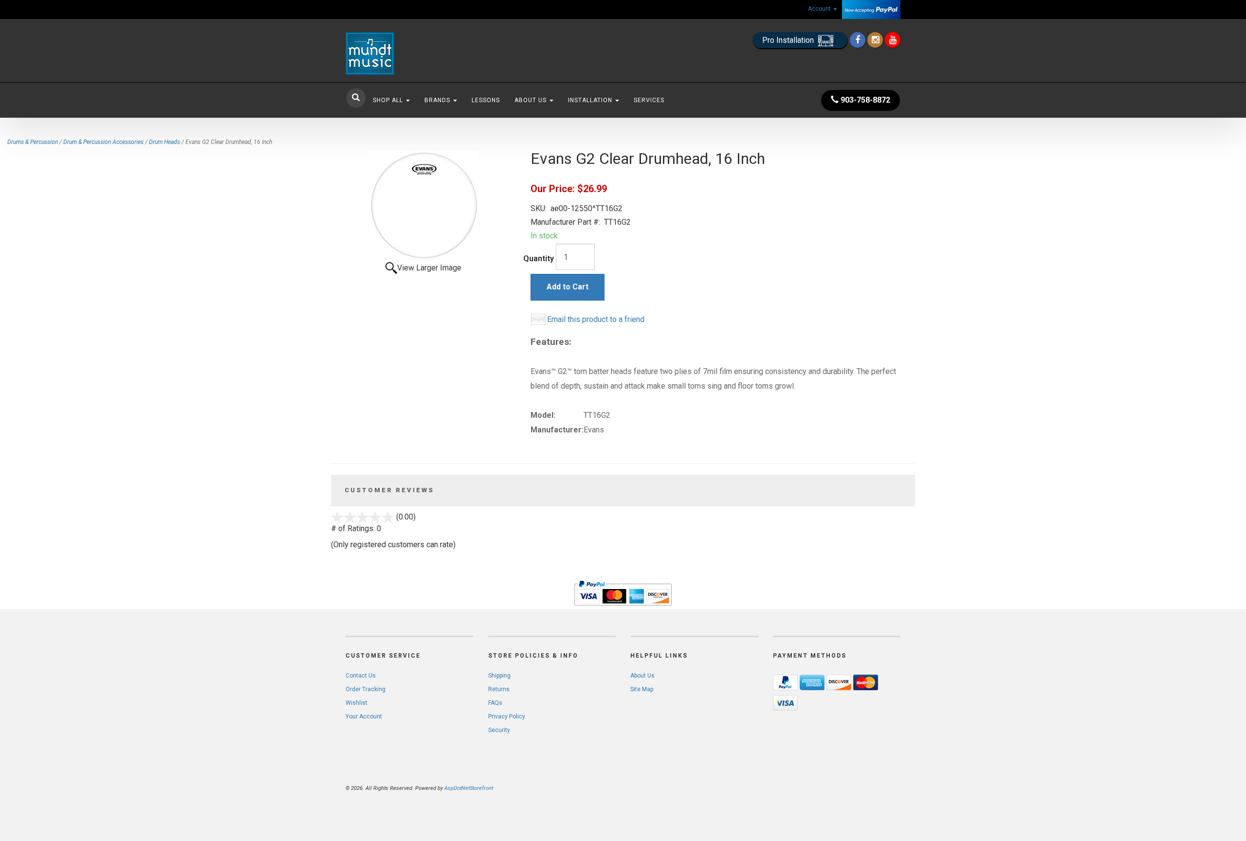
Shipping (499, 675)
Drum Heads (164, 142)
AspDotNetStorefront (468, 788)
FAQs (495, 702)
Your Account (364, 716)
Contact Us (361, 675)
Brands (438, 100)
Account (820, 8)
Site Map (641, 689)
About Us (531, 100)
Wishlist (356, 702)
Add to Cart (567, 286)
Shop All (389, 100)
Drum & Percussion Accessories (103, 142)
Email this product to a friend (595, 319)
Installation (591, 100)
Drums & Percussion (32, 142)
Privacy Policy (506, 716)
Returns (499, 689)
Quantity (538, 258)
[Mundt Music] (433, 53)
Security (499, 730)
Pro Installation (789, 40)
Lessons (486, 100)
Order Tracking (365, 689)
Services (649, 100)
